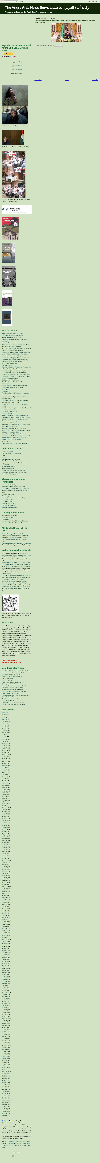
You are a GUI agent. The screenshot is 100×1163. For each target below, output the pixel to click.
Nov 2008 (4, 979)
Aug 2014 (4, 827)
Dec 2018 (4, 713)
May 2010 (4, 939)
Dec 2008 (4, 977)
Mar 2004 (4, 1102)
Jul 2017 (4, 750)
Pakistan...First (6, 441)
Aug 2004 (4, 1091)
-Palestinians (5, 519)
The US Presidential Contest (9, 507)
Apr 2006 (4, 1047)
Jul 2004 (4, 1093)
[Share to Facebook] (60, 46)
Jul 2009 (4, 961)
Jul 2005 (4, 1067)
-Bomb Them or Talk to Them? (10, 693)
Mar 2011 (4, 917)
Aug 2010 (4, 933)
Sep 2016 (4, 772)
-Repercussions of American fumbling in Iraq (14, 385)
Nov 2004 (4, 1085)
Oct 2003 (4, 1113)
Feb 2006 (4, 1052)
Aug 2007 (4, 1012)
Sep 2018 (4, 719)
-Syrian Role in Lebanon (8, 466)
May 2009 (4, 966)
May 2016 (4, 781)
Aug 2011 (4, 906)
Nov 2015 (4, 794)
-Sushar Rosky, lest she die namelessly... (13, 689)
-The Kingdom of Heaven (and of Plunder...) (14, 673)
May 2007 (4, 1019)
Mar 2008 (4, 997)
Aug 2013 (4, 853)
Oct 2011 (4, 902)
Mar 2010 (4, 944)
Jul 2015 (4, 803)
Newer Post (38, 80)
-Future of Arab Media (8, 494)
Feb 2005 (4, 1078)
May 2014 (4, 834)
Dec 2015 (4, 792)
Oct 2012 (4, 876)
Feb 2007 (4, 1025)
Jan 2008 (4, 1001)
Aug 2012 (4, 880)
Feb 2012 (4, 893)
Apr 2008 (4, 994)
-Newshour (5, 457)
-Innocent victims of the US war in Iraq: (13, 523)
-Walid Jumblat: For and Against (11, 421)
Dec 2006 (4, 1030)
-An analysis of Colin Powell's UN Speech (13, 487)
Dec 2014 (4, 818)
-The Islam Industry (7, 413)
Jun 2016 (4, 779)
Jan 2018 (4, 737)
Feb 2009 (4, 972)
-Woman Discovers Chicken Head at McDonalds (15, 536)
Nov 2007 (4, 1005)
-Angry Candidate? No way (9, 697)
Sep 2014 (4, 825)
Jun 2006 (4, 1043)
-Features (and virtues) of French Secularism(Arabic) (16, 374)
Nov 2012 (4, 873)
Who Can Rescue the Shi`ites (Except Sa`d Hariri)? (16, 436)
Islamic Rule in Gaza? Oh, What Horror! (13, 434)
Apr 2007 (4, 1021)
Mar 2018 (4, 732)
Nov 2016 (4, 768)
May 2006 (4, 1045)
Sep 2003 (4, 1115)
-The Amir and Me (7, 680)
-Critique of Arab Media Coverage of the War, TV (15, 419)
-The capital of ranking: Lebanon (11, 675)
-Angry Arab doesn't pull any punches (12, 474)
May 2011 (4, 913)
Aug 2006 (4, 1038)
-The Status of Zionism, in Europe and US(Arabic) (16, 376)
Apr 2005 (4, 1074)
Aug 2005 (4, 1065)
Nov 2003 (4, 1111)
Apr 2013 (4, 862)
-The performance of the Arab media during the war (16, 488)
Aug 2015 (4, 801)
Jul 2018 (4, 724)
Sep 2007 (4, 1010)
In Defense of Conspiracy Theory (11, 432)
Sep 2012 (4, 878)
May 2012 (4, 887)
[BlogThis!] (57, 46)
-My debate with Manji (8, 468)
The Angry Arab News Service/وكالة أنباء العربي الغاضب (47, 7)
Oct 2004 (4, 1087)
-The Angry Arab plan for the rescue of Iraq (14, 684)
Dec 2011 (4, 898)
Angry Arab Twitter (16, 73)
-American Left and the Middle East (12, 676)
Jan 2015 (4, 816)
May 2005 (4, 1071)
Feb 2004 (4, 1104)
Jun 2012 (4, 884)
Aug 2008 (4, 986)
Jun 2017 (4, 752)
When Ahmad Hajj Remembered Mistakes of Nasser (16, 430)
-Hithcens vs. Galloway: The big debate (12, 688)
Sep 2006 (4, 1036)
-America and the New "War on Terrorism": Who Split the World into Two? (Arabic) (15, 345)
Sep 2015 (4, 799)
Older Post (95, 80)
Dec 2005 (4, 1056)
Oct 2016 (4, 770)
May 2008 (4, 992)
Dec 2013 (4, 845)
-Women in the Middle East (9, 363)
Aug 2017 (4, 748)
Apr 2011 (4, 915)
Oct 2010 (4, 928)
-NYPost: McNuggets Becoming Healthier (13, 534)
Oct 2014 (4, 823)
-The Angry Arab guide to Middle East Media (14, 691)
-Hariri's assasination (7, 678)
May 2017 (4, 754)
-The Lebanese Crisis (7, 500)
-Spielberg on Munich (8, 701)
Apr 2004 (4, 1100)
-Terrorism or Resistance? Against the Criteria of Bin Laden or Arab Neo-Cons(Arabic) (16, 368)
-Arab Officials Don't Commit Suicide (12, 699)
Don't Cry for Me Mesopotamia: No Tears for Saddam (17, 671)
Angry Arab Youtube (17, 69)
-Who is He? (5, 391)
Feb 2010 (4, 946)
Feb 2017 (4, 761)
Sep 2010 (4, 931)
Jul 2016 (4, 776)
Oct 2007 (4, 1008)
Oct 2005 (4, 1060)
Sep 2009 (4, 957)
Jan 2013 (4, 869)
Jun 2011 (4, 911)
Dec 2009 (4, 950)
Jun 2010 (4, 937)
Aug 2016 (4, 774)
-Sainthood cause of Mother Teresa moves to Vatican (16, 555)
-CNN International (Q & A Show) (11, 461)
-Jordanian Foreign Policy (9, 485)
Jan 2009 (4, 975)
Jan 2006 (4, 1054)
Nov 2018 (4, 715)
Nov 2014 (4, 821)
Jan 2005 (4, 1080)
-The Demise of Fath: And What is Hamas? (13, 704)
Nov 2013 (4, 847)
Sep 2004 (4, 1089)
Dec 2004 (4, 1082)
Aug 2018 (4, 721)
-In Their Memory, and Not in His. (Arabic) (14, 372)
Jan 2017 (4, 763)
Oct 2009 (4, 955)
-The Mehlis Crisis (7, 501)
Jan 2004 (4, 1107)
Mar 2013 (4, 865)
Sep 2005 (4, 1063)
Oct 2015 (4, 796)
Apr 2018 (4, 730)
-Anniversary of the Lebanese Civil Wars (13, 702)
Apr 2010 (4, 942)
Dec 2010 (4, 924)
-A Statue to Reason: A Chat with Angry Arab (14, 472)
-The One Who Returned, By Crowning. (13, 387)
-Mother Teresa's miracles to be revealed (13, 557)
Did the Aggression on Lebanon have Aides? (14, 437)
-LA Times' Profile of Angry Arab (11, 453)
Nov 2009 (4, 953)
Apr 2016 (4, 783)
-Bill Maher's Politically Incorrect (11, 459)
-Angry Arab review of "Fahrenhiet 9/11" (13, 682)
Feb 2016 (4, 787)
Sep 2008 (4, 983)
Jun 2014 (4, 831)
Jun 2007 (4, 1016)
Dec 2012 (4, 871)
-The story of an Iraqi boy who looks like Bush (14, 686)
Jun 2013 (4, 858)
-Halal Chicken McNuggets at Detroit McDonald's (15, 537)
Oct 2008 (4, 981)
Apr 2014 (4, 836)
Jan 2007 (4, 1027)
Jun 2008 (4, 990)
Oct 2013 (4, 849)
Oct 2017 (4, 743)
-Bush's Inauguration (7, 496)
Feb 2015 (4, 814)
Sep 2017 (4, 746)
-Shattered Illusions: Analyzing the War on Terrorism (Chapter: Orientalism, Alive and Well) (16, 349)
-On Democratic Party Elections (10, 380)
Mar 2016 (4, 785)
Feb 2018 (4, 735)
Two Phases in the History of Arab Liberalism (14, 443)
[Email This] (55, 46)
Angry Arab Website (17, 66)
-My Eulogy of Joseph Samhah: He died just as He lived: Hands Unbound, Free (16, 425)
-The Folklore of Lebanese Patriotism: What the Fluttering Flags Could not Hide (15, 401)
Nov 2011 (4, 900)
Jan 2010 (4, 948)
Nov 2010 (4, 926)
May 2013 (4, 860)
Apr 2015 (4, 809)
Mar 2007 (4, 1023)
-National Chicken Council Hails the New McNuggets (16, 543)
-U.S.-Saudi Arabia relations (9, 411)
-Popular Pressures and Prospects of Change (14, 498)
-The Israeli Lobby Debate (9, 505)
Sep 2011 (4, 904)
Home (67, 80)
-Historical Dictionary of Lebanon (11, 343)
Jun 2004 (4, 1096)
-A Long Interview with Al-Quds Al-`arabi (13, 470)
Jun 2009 (4, 964)
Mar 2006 (4, 1049)
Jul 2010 (4, 935)
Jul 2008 (4, 988)
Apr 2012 (4, 889)
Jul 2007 (4, 1014)
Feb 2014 (4, 840)
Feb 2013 (4, 867)
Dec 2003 (4, 1109)
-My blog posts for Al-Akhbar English (12, 333)
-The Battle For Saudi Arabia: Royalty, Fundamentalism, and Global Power (12, 336)
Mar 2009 (4, 970)
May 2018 (4, 728)
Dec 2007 (4, 1003)
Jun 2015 (4, 805)
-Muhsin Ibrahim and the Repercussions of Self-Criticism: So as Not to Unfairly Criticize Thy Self (16, 416)
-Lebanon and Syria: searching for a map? (13, 371)
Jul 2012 (4, 882)
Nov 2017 (4, 741)
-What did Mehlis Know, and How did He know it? (16, 695)
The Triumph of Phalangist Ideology (12, 439)
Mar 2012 (4, 891)
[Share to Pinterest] (62, 46)
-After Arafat (5, 389)
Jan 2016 (4, 790)
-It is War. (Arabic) (7, 365)
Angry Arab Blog (17, 62)
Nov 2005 (4, 1058)
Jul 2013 (4, 856)
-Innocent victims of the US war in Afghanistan (15, 521)
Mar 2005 (4, 1076)
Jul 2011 (4, 908)
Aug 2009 (4, 959)
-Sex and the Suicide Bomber (10, 378)
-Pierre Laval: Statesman (8, 423)
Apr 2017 (4, 757)
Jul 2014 (4, 829)
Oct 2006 (4, 1034)
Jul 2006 (4, 1041)
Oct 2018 (4, 717)
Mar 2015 (4, 812)
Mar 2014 (4, 838)
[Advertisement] (66, 63)
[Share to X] (58, 46)
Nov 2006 (4, 1032)
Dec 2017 (4, 739)
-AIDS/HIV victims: (7, 517)
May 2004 (4, 1098)
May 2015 (4, 807)
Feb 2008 (4, 999)
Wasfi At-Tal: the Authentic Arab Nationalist (14, 428)
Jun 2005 (4, 1069)
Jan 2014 (4, 843)
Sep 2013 (4, 851)
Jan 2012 (4, 895)
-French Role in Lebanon (8, 503)
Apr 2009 (4, 968)
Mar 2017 (4, 759)
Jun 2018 (4, 726)
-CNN (3, 455)
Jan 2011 (4, 922)
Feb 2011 (4, 920)
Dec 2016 (4, 765)
